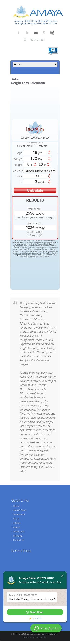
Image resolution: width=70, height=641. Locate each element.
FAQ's (16, 518)
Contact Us (18, 539)
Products (17, 535)
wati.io (38, 618)
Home (16, 505)
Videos (16, 527)
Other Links (19, 531)
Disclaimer (27, 637)
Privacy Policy (40, 637)
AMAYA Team (19, 510)
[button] (35, 612)
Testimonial (19, 514)
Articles (16, 522)
